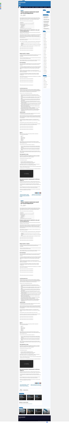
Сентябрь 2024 (45, 47)
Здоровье (45, 80)
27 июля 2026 (29, 412)
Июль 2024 (45, 50)
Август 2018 (45, 73)
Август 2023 (45, 64)
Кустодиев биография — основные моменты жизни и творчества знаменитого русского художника (24, 385)
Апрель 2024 (45, 54)
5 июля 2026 (37, 412)
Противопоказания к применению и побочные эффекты (26, 28)
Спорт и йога (45, 87)
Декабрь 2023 (45, 60)
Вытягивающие (22, 215)
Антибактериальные (23, 25)
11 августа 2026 (21, 412)
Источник (21, 191)
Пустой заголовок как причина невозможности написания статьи (46, 17)
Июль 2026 (45, 34)
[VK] (0, 6)
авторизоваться (30, 403)
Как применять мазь (22, 27)
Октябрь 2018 (45, 70)
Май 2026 (45, 37)
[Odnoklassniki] (0, 7)
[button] (48, 7)
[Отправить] (0, 8)
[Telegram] (0, 5)
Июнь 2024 (45, 51)
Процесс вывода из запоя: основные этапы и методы (30, 411)
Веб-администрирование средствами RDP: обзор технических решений (46, 22)
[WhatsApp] (0, 3)
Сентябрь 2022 (45, 67)
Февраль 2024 (45, 57)
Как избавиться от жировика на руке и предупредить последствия (30, 397)
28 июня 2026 (45, 412)
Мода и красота (45, 81)
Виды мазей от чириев (23, 24)
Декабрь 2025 (45, 44)
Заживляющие (22, 26)
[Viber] (0, 4)
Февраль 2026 (45, 41)
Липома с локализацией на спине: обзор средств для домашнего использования (36, 385)
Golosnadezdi (22, 417)
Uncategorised (22, 10)
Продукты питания (46, 84)
